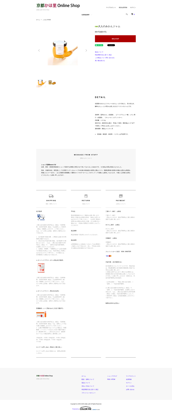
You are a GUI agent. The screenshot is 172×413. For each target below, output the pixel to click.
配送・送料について (88, 379)
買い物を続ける (100, 60)
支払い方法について (88, 386)
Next (86, 50)
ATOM (113, 379)
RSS (108, 379)
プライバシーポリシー (89, 393)
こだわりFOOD (47, 19)
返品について (99, 52)
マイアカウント (111, 7)
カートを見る (130, 386)
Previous (39, 50)
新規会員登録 (123, 7)
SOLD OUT (115, 39)
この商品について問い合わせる (104, 58)
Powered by (75, 409)
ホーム (38, 19)
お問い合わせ (130, 389)
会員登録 (129, 379)
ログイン (133, 7)
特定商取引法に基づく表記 (103, 55)
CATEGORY (85, 15)
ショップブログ (112, 376)
